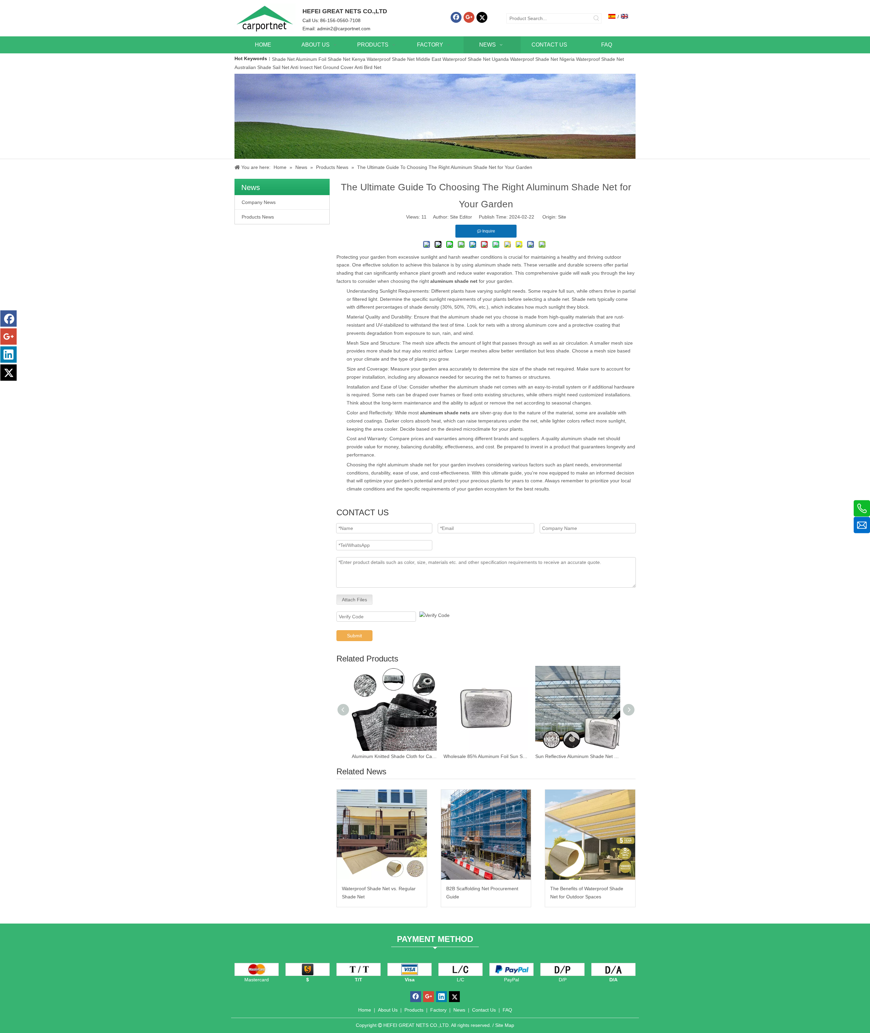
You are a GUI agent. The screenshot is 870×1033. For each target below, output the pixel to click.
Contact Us (484, 1010)
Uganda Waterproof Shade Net (525, 59)
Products (413, 1010)
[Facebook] (456, 17)
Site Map (504, 1025)
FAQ (507, 1010)
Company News (259, 202)
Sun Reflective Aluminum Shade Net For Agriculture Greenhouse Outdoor (577, 756)
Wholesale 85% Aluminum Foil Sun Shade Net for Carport (485, 756)
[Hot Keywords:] (596, 18)
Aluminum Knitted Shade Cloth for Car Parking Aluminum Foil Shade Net (394, 756)
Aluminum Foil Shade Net (324, 59)
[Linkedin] (8, 354)
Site (562, 217)
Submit (354, 635)
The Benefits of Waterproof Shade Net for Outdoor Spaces (586, 892)
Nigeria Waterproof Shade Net (591, 59)
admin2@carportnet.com (343, 28)
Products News (258, 217)
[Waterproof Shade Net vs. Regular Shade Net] (382, 835)
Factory (438, 1010)
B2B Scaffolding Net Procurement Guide (482, 892)
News (459, 1010)
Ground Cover (338, 67)
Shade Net (284, 59)
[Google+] (469, 17)
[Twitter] (481, 17)
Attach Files (354, 599)
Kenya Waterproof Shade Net (383, 59)
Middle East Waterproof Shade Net (453, 59)
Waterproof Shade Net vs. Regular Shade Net (379, 892)
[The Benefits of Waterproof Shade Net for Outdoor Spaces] (590, 835)
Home (364, 1010)
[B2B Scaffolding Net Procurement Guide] (486, 835)
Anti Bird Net (367, 67)
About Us (388, 1010)
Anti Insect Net (305, 67)
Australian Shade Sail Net (261, 67)
